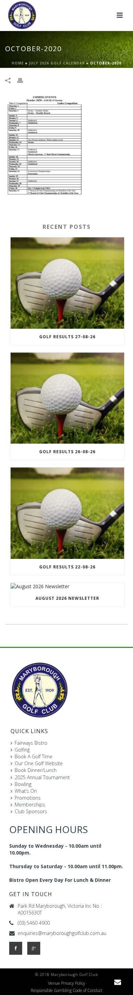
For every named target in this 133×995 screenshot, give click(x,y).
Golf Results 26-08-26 (67, 452)
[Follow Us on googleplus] (33, 948)
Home (18, 63)
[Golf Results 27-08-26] (67, 283)
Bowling (23, 784)
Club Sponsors (31, 811)
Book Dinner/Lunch (36, 770)
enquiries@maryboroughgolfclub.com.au (62, 933)
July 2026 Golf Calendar (57, 63)
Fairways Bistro (31, 743)
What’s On (26, 791)
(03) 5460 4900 (34, 923)
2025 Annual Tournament (42, 777)
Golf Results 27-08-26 (67, 337)
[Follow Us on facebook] (15, 948)
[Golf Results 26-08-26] (67, 398)
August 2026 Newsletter (67, 598)
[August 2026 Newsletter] (67, 586)
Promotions (28, 797)
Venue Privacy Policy (66, 983)
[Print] (23, 80)
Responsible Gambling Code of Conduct (66, 990)
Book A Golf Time (34, 756)
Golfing (22, 749)
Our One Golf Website (39, 763)
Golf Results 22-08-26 (67, 567)
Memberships (30, 804)
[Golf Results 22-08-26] (67, 513)
